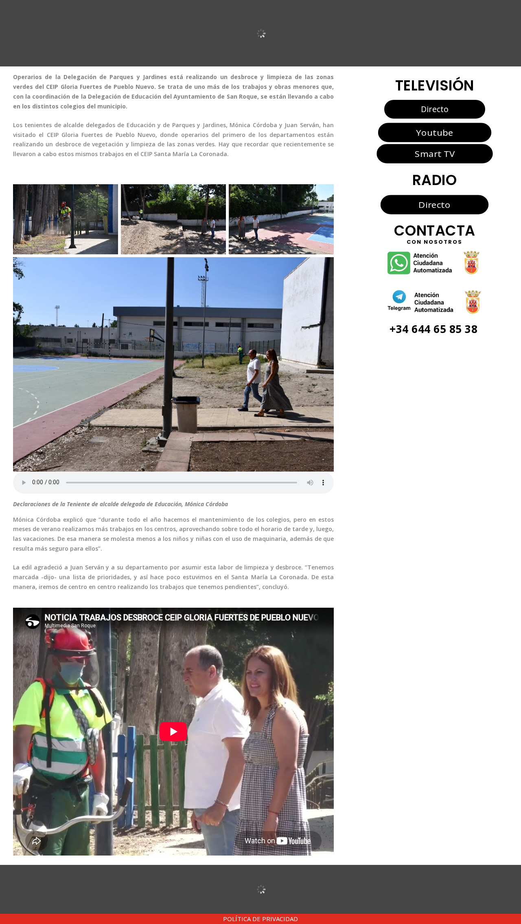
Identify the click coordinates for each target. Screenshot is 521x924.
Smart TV (434, 153)
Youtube (434, 132)
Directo (435, 109)
